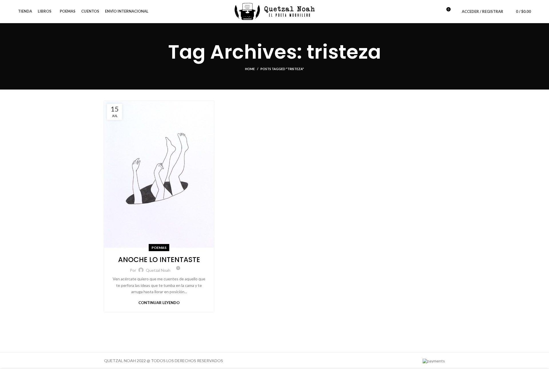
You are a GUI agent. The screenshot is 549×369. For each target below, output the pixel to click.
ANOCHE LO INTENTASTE (159, 259)
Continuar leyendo (159, 303)
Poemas (159, 247)
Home (250, 69)
